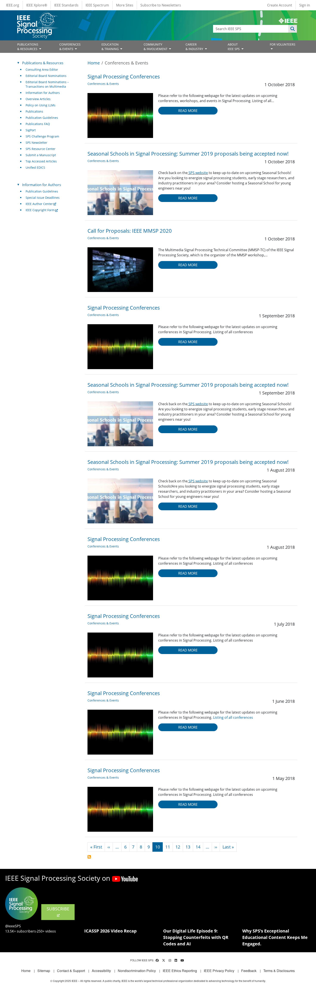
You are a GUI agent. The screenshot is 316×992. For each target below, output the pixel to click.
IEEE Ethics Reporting (180, 970)
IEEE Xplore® (36, 5)
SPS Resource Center (40, 149)
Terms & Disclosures (279, 970)
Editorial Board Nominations (46, 76)
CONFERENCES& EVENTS (70, 46)
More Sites (124, 5)
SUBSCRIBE (58, 909)
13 (188, 847)
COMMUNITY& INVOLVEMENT (156, 46)
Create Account (279, 5)
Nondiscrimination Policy (137, 970)
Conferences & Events (103, 84)
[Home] (36, 16)
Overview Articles (38, 99)
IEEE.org (12, 5)
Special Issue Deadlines (43, 198)
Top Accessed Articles (41, 161)
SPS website (198, 172)
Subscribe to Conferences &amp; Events (89, 857)
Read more (188, 110)
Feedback (248, 970)
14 (198, 847)
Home (93, 63)
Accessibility (101, 970)
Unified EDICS (35, 167)
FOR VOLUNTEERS (282, 44)
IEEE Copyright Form (40, 210)
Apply (292, 29)
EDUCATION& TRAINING (110, 46)
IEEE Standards (66, 5)
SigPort (31, 130)
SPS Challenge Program (42, 136)
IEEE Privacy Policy (219, 970)
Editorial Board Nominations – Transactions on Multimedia (47, 84)
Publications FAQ (38, 124)
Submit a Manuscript (41, 155)
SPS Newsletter (36, 143)
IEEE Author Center (39, 204)
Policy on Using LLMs (40, 105)
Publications (34, 111)
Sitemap (43, 970)
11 (167, 847)
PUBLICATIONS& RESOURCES (27, 46)
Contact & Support (71, 970)
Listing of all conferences (233, 717)
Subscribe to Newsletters (160, 5)
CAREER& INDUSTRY (195, 46)
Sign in (304, 5)
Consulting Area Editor (42, 69)
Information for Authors (43, 93)
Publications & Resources (42, 63)
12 (177, 847)
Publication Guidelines (42, 118)
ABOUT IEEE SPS (234, 46)
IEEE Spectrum (97, 5)
